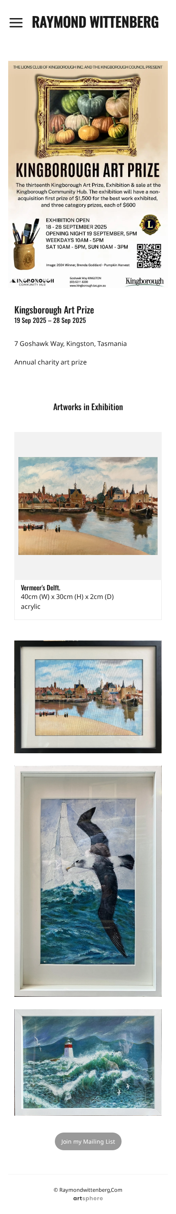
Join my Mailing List (88, 1141)
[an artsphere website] (88, 1197)
